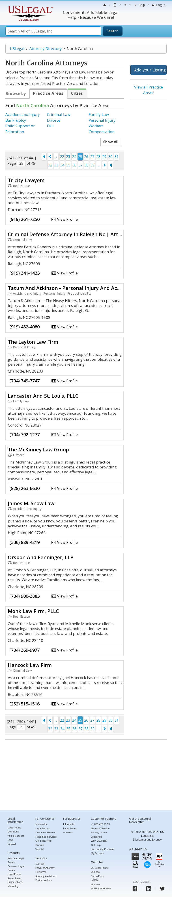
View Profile (67, 219)
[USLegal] (29, 6)
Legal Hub (96, 836)
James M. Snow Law (31, 503)
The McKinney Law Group (38, 449)
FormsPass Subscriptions (15, 880)
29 (104, 156)
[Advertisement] (148, 172)
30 (110, 156)
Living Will (40, 872)
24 (74, 156)
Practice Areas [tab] (48, 93)
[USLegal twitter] (162, 888)
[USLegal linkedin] (148, 888)
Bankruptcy (15, 120)
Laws (10, 840)
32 (50, 165)
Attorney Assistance (46, 876)
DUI (50, 125)
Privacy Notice (99, 832)
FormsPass (97, 876)
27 (92, 156)
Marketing (13, 886)
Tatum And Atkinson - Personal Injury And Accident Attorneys (83, 288)
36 (74, 165)
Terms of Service (100, 828)
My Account (97, 853)
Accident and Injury (22, 114)
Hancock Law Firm (30, 665)
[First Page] (44, 157)
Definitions (13, 831)
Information (41, 824)
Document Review (45, 832)
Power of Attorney (45, 868)
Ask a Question (16, 835)
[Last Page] (110, 165)
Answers (68, 832)
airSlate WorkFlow (101, 888)
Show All (110, 141)
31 (116, 156)
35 (68, 165)
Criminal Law (58, 114)
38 (86, 165)
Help (141, 5)
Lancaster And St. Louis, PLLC (43, 395)
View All (12, 844)
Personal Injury (102, 120)
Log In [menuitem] (160, 5)
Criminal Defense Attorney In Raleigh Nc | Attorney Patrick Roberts (89, 234)
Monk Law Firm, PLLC (33, 611)
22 (62, 156)
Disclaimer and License (147, 839)
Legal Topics (14, 827)
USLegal (17, 48)
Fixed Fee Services (46, 836)
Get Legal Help (43, 840)
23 (68, 156)
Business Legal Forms (16, 868)
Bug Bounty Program (102, 849)
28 (98, 156)
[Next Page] (104, 165)
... (56, 156)
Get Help (96, 845)
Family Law (99, 114)
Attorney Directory (45, 48)
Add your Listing (150, 70)
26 (86, 156)
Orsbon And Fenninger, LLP (40, 557)
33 (56, 165)
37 (80, 165)
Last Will (39, 863)
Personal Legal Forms (16, 860)
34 (62, 165)
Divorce (53, 120)
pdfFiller (95, 880)
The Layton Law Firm (33, 341)
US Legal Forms (100, 868)
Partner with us (43, 880)
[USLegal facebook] (135, 888)
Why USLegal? (99, 840)
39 (92, 165)
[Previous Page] (50, 157)
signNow (95, 884)
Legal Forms (14, 874)
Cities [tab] (77, 93)
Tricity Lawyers (26, 180)
